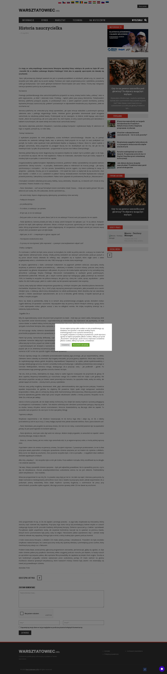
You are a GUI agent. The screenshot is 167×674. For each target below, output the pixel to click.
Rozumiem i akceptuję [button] (80, 345)
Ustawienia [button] (65, 345)
